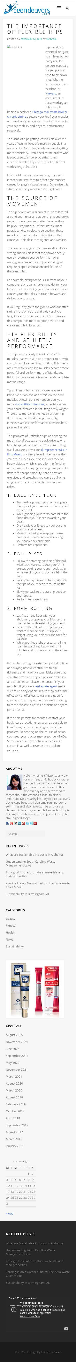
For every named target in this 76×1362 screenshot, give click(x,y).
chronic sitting (16, 116)
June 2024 (12, 1049)
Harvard (50, 93)
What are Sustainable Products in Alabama (34, 854)
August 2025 (14, 1035)
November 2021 (17, 1069)
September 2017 (17, 1125)
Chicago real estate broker (49, 112)
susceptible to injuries (29, 404)
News (9, 939)
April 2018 (13, 1118)
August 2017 (14, 1132)
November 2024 (17, 1042)
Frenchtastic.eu (51, 1352)
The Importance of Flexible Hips (35, 29)
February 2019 (16, 1104)
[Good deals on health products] (27, 5)
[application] (38, 1315)
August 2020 (14, 1083)
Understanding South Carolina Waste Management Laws (30, 863)
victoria (51, 39)
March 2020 (14, 1090)
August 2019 (14, 1097)
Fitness (10, 925)
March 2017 (14, 1139)
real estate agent (46, 686)
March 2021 (14, 1076)
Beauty (10, 918)
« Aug (9, 1213)
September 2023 (17, 1056)
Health (10, 932)
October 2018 (15, 1111)
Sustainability (15, 946)
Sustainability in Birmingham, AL (28, 894)
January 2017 (15, 1146)
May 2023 (12, 1062)
